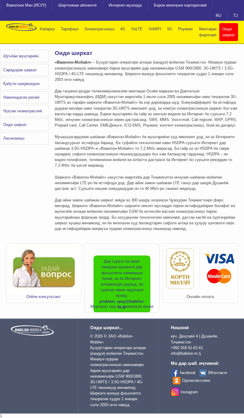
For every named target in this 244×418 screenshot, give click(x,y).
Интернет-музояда (125, 5)
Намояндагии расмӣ (21, 97)
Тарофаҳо (70, 29)
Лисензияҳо (13, 138)
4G (122, 29)
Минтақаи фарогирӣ (207, 32)
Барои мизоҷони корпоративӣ (180, 5)
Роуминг (185, 29)
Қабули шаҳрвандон (21, 83)
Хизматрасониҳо (99, 29)
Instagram (189, 392)
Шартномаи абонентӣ (77, 5)
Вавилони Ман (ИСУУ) (26, 5)
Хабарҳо (47, 29)
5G (169, 29)
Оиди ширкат (228, 32)
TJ (235, 15)
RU (218, 15)
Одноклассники (196, 380)
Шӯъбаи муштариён (21, 56)
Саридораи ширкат (20, 70)
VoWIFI (154, 29)
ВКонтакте (217, 372)
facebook (188, 372)
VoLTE (137, 29)
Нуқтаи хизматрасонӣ (22, 111)
